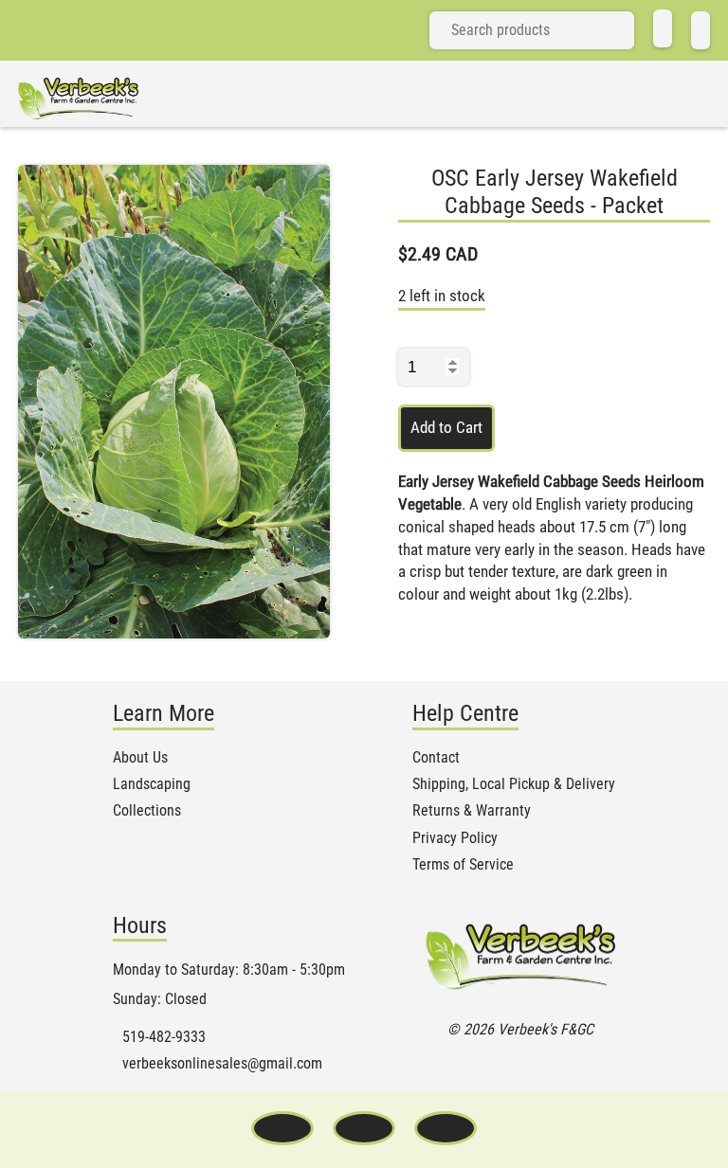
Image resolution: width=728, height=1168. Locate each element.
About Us (140, 757)
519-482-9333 (164, 1037)
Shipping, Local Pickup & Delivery (513, 784)
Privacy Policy (455, 838)
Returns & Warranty (471, 810)
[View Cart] (700, 30)
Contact (436, 757)
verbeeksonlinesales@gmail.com (222, 1063)
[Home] (662, 28)
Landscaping (152, 784)
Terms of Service (463, 864)
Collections (147, 810)
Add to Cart (446, 427)
